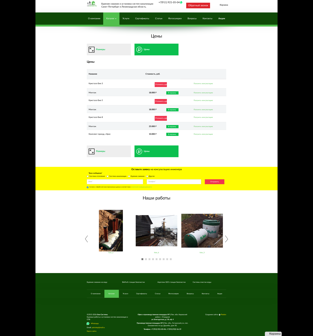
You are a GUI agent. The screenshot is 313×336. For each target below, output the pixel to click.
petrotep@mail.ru (98, 327)
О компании (94, 18)
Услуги (126, 18)
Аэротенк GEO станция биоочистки (171, 282)
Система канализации (117, 176)
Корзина (224, 5)
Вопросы (192, 18)
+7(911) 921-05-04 (169, 2)
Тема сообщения (95, 173)
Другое (152, 176)
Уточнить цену (161, 84)
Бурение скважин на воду (97, 282)
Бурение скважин (138, 176)
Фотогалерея (175, 18)
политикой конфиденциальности (142, 187)
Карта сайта (91, 331)
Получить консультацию (203, 83)
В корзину (172, 93)
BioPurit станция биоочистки (133, 282)
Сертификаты (142, 18)
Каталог (110, 18)
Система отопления (97, 176)
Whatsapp (95, 323)
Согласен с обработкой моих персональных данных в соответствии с (120, 187)
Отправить (214, 182)
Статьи (158, 18)
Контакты (207, 18)
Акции (221, 18)
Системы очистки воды (202, 282)
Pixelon (223, 314)
